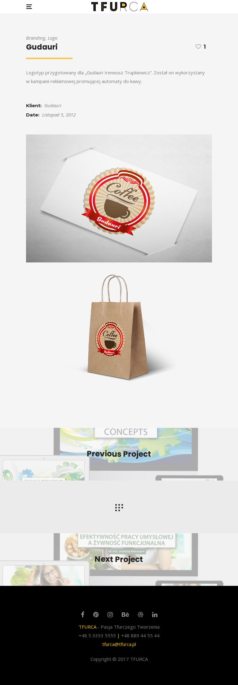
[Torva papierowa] (119, 329)
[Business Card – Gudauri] (119, 198)
